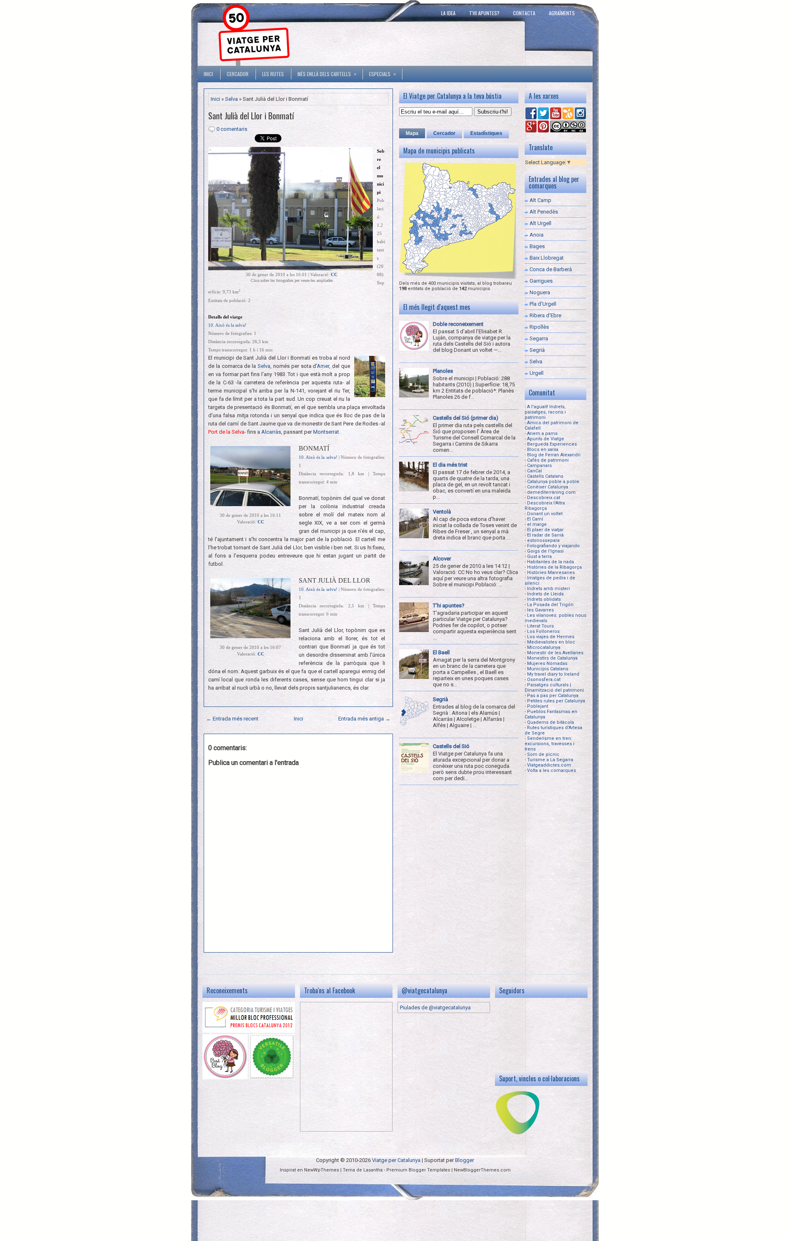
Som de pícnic (543, 754)
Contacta (524, 12)
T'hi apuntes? (484, 12)
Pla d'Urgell (543, 304)
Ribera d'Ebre (545, 315)
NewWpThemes (321, 1170)
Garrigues (541, 281)
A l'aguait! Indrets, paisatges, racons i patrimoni (545, 412)
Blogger (464, 1160)
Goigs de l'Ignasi (545, 551)
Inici (208, 73)
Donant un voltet (544, 513)
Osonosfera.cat (543, 679)
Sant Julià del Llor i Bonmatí (251, 116)
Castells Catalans (545, 476)
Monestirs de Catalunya (552, 658)
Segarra (539, 338)
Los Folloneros (543, 631)
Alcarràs (271, 432)
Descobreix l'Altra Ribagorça (545, 505)
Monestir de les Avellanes (555, 652)
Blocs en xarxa (542, 449)
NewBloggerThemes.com (482, 1170)
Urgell (537, 373)
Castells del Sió (451, 746)
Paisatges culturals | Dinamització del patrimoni (554, 687)
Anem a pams (542, 433)
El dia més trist (450, 465)
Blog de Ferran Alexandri (554, 455)
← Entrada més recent (232, 719)
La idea (448, 12)
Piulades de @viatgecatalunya (435, 1007)
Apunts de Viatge (545, 439)
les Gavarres (540, 610)
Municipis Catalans (547, 669)
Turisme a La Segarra (550, 759)
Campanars (539, 465)
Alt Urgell (540, 223)
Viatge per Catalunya (396, 1160)
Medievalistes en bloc (551, 642)
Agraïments (562, 12)
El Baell (441, 652)
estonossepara (543, 540)
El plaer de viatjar (545, 529)
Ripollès (539, 327)
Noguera (540, 292)
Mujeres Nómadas (547, 663)
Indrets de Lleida (545, 594)
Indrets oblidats (544, 599)
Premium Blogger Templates (418, 1170)
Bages (537, 246)
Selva (231, 99)
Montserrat (326, 432)
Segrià (440, 699)
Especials (382, 73)
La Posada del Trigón (550, 604)
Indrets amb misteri (548, 588)
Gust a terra (539, 556)
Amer (323, 366)
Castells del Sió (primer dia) (465, 418)
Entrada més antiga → (364, 719)
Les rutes (273, 73)
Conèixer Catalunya (547, 487)
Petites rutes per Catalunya (556, 701)
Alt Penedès (544, 212)
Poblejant (537, 706)
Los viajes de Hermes (550, 636)
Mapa (412, 133)
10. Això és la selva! (227, 325)
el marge (537, 524)
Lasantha (373, 1170)
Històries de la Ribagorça (554, 567)
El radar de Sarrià (545, 535)
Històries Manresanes (551, 572)
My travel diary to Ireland (553, 674)
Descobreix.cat (543, 497)
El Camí (535, 519)
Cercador (238, 73)
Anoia (537, 235)
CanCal (534, 471)
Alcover (442, 558)
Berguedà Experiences (552, 444)
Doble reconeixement (458, 324)
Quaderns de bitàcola (550, 722)
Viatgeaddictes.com (549, 765)
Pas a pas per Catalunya (553, 695)
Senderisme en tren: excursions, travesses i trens (549, 744)
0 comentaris (231, 129)
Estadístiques (486, 133)
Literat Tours (540, 626)
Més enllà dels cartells (326, 73)
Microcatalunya (543, 647)
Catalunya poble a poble (553, 481)
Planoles (443, 371)
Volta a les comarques (551, 770)
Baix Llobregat (547, 258)
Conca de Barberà (551, 269)
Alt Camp (540, 200)
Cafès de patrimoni (548, 460)
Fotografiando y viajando (553, 545)
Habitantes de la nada (550, 562)
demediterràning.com (551, 492)
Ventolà (442, 512)
